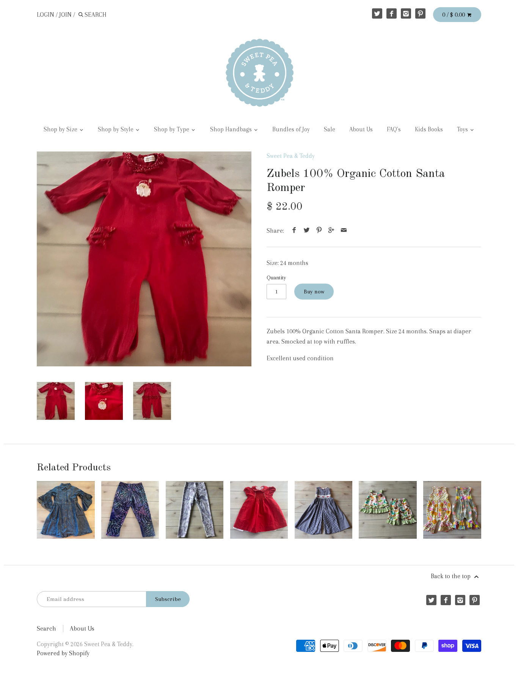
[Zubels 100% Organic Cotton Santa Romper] (144, 258)
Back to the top (451, 576)
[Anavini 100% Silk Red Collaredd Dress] (259, 510)
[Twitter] (377, 13)
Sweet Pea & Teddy (291, 155)
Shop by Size (61, 129)
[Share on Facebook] (294, 230)
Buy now (314, 291)
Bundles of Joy (291, 129)
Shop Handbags (231, 129)
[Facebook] (391, 13)
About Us (361, 129)
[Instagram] (406, 13)
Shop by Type (172, 129)
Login (45, 14)
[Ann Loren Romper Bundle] (452, 510)
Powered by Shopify (63, 653)
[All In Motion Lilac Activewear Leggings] (194, 510)
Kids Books (429, 129)
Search (46, 628)
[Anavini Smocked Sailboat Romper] (323, 510)
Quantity (276, 277)
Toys (463, 129)
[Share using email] (343, 230)
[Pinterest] (420, 13)
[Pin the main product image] (319, 230)
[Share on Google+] (331, 230)
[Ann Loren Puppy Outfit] (387, 510)
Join (65, 14)
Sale (329, 129)
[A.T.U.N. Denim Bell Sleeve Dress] (65, 510)
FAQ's (394, 129)
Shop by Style (116, 129)
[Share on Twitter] (307, 230)
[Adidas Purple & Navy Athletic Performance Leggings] (130, 510)
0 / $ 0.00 (454, 14)
